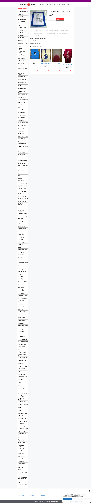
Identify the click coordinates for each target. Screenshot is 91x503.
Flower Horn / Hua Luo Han (23, 216)
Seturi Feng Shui (21, 395)
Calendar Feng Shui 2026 (22, 14)
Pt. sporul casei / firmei (22, 344)
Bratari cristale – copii (22, 76)
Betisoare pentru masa (22, 54)
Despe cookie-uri (72, 501)
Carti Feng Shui (20, 118)
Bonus (43, 4)
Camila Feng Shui (21, 114)
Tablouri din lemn (21, 423)
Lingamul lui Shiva (21, 241)
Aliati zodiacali (20, 32)
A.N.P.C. (53, 490)
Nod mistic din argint (21, 269)
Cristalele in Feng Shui (22, 163)
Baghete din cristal (21, 45)
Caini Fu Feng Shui (21, 109)
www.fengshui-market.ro (40, 501)
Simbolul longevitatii (21, 402)
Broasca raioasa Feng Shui (23, 86)
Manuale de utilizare (21, 254)
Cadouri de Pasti (21, 104)
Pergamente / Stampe (22, 303)
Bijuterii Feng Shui (21, 60)
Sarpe (19, 390)
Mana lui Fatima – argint (22, 249)
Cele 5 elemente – (21, 130)
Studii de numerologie (22, 418)
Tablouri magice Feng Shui (23, 428)
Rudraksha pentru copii (22, 377)
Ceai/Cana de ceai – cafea (23, 122)
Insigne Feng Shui (21, 232)
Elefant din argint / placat (22, 176)
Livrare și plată (32, 490)
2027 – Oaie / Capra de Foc (23, 11)
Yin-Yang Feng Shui (21, 458)
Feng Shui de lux (21, 193)
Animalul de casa (21, 37)
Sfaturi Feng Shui (52, 4)
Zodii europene (20, 464)
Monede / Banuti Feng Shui (23, 262)
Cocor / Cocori (20, 139)
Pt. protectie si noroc (21, 342)
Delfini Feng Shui (21, 170)
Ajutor (47, 4)
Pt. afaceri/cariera (21, 331)
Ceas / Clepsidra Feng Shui (23, 123)
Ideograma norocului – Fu (22, 226)
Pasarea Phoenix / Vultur (22, 295)
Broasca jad (20, 85)
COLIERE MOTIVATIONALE (23, 146)
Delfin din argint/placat (22, 167)
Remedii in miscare (21, 365)
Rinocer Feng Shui (21, 371)
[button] (45, 12)
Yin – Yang (20, 455)
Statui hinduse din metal (22, 413)
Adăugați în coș (60, 19)
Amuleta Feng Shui (21, 35)
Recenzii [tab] (37, 35)
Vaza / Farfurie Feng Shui (22, 448)
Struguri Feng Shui (21, 415)
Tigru (18, 439)
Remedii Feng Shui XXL (22, 358)
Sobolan (19, 411)
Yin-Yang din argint (21, 456)
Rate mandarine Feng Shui (23, 347)
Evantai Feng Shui (21, 186)
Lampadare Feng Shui (22, 236)
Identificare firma (43, 495)
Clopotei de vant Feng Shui (23, 136)
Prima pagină (32, 8)
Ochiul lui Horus (21, 279)
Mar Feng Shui (20, 255)
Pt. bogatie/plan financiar (22, 333)
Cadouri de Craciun (21, 102)
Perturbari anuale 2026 (22, 17)
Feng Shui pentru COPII (22, 201)
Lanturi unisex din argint (22, 237)
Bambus (19, 46)
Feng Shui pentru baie (22, 195)
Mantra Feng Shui (21, 252)
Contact (68, 4)
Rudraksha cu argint (21, 374)
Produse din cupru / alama (23, 325)
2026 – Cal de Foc (21, 16)
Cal (18, 110)
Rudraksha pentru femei (22, 379)
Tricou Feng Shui (21, 440)
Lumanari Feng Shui (21, 242)
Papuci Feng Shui (21, 293)
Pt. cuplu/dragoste (21, 336)
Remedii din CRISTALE (22, 351)
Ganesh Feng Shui (21, 218)
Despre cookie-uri (21, 495)
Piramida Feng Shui (21, 311)
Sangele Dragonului (21, 386)
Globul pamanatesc (21, 220)
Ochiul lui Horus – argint (22, 281)
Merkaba (19, 259)
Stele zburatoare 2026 (22, 19)
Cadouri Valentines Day (22, 105)
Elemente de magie (21, 181)
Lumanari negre (21, 244)
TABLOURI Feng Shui (21, 426)
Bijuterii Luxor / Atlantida (22, 61)
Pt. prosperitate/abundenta (23, 341)
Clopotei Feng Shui (21, 138)
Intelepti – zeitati (21, 234)
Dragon (19, 175)
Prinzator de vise (21, 323)
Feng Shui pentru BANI (22, 196)
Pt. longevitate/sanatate (22, 339)
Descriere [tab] (32, 35)
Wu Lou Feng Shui (21, 451)
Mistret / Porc (20, 260)
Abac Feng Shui (21, 30)
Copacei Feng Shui (21, 154)
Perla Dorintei (20, 304)
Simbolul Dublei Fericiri (22, 401)
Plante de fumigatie (21, 315)
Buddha (19, 95)
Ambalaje (19, 33)
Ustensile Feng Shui (21, 442)
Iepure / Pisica (20, 231)
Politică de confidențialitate (78, 501)
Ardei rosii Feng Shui (21, 38)
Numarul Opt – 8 (21, 273)
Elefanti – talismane (21, 180)
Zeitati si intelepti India (22, 461)
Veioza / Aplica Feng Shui (22, 450)
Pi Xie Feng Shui (21, 306)
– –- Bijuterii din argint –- (22, 27)
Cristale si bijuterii (21, 162)
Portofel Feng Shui (21, 320)
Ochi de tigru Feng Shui (22, 278)
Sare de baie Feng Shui (22, 388)
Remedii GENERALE (21, 363)
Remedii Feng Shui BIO (22, 352)
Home (40, 4)
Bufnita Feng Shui (21, 97)
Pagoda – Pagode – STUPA (23, 289)
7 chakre (19, 29)
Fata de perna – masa (22, 190)
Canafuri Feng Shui (21, 117)
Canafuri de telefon (21, 115)
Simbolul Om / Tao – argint (23, 404)
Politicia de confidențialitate (22, 490)
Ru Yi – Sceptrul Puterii (22, 372)
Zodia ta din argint (21, 463)
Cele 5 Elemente (21, 128)
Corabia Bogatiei (21, 158)
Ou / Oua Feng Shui (21, 287)
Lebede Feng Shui (21, 239)
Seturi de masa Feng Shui (22, 393)
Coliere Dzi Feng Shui (22, 143)
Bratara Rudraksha (21, 71)
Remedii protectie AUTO (22, 366)
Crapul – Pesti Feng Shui (22, 160)
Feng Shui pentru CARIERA (23, 198)
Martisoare (20, 257)
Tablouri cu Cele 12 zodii (22, 421)
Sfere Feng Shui (21, 396)
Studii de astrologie (21, 416)
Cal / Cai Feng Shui (21, 112)
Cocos (19, 141)
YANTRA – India (21, 453)
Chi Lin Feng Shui (21, 133)
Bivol (18, 66)
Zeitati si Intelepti (21, 459)
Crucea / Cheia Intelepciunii (23, 165)
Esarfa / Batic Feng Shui (22, 183)
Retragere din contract (44, 497)
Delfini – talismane (21, 168)
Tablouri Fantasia (21, 425)
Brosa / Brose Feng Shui (22, 94)
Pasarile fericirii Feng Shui (22, 296)
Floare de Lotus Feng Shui (22, 213)
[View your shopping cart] (71, 4)
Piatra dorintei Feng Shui (22, 309)
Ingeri (19, 25)
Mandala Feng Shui (21, 250)
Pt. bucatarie (20, 334)
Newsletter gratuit (62, 4)
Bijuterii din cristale (21, 58)
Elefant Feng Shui (21, 178)
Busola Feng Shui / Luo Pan (23, 100)
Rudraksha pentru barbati (22, 376)
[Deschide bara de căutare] (72, 4)
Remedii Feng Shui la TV (22, 357)
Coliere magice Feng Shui (22, 144)
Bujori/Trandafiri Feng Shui (23, 99)
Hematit (19, 223)
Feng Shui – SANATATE (22, 191)
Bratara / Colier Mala (21, 70)
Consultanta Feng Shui (22, 148)
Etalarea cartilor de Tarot (22, 185)
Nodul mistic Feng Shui (22, 271)
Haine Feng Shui (38, 8)
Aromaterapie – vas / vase (22, 43)
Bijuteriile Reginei (21, 63)
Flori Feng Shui (20, 215)
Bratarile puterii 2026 (22, 24)
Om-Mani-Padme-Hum (22, 285)
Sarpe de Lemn (20, 391)
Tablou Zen (20, 420)
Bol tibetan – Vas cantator (22, 68)
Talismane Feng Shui (21, 431)
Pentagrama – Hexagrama (22, 298)
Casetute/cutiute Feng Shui (23, 120)
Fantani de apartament (22, 188)
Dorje (19, 173)
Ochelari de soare (21, 276)
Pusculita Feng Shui (21, 346)
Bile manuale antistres (22, 65)
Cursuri (57, 4)
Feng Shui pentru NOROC (22, 206)
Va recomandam (21, 443)
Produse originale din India (23, 329)
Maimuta (19, 247)
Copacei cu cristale (21, 152)
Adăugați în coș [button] (35, 70)
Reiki (18, 349)
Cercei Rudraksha (21, 131)
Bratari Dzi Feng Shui (21, 77)
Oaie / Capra (20, 274)
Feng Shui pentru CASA (22, 199)
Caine (19, 107)
